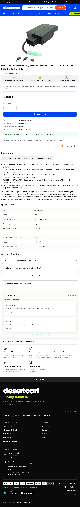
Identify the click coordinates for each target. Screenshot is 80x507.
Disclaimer (71, 491)
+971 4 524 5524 (14, 474)
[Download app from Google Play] (10, 493)
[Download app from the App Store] (26, 493)
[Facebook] (75, 411)
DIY (49, 14)
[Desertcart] (11, 7)
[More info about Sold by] (34, 121)
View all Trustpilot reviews (40, 335)
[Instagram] (66, 411)
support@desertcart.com (18, 466)
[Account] (70, 7)
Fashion (41, 14)
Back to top (40, 379)
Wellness (6, 14)
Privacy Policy (70, 487)
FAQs (74, 494)
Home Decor (17, 14)
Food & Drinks (31, 14)
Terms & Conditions (68, 483)
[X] (70, 411)
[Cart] (75, 7)
